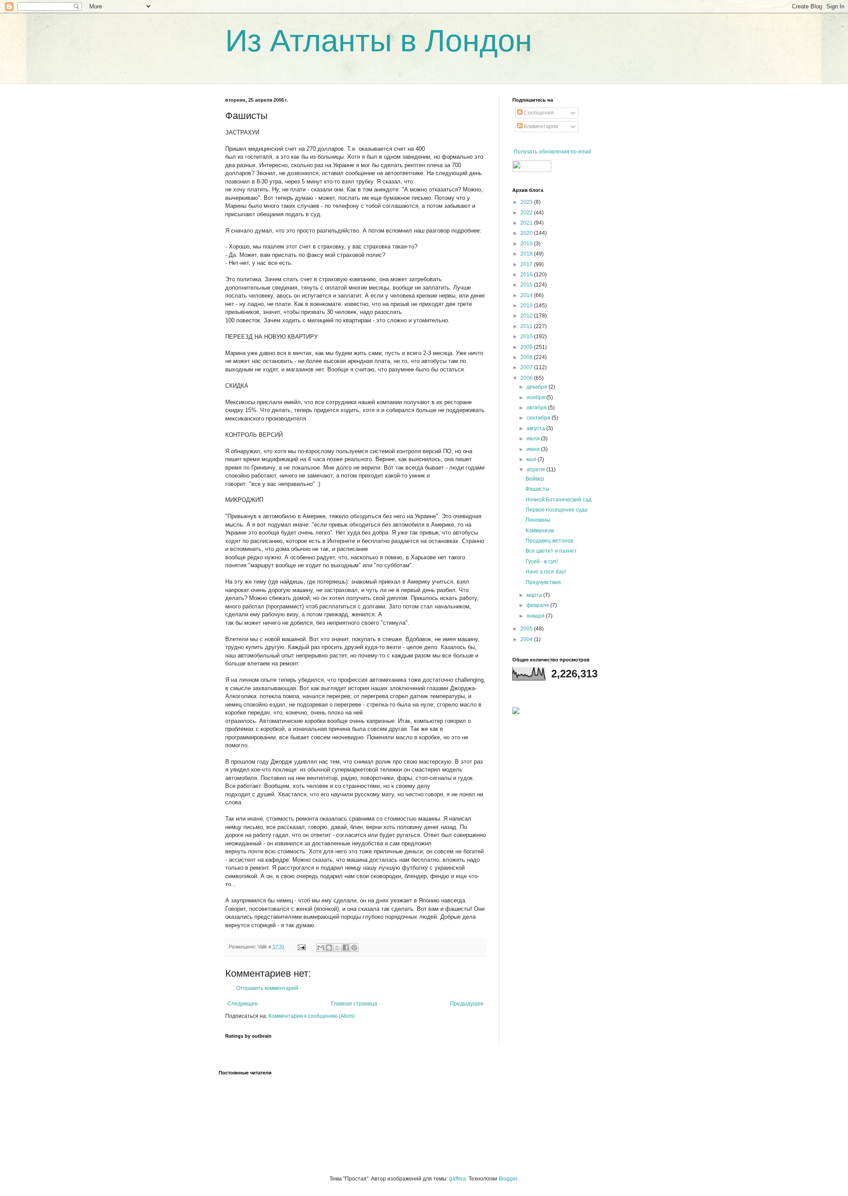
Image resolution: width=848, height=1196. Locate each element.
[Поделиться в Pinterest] (354, 947)
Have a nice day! (546, 572)
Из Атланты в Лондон (378, 40)
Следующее (242, 1004)
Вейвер (535, 479)
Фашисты (537, 489)
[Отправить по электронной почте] (320, 947)
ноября (536, 397)
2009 (527, 347)
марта (534, 595)
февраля (538, 605)
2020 (527, 233)
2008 (527, 357)
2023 (527, 202)
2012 (527, 316)
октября (537, 408)
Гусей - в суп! (542, 561)
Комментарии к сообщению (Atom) (312, 1016)
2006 (527, 378)
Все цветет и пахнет (551, 551)
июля (533, 439)
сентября (539, 418)
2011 (527, 326)
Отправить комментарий (267, 988)
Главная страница (354, 1004)
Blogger (508, 1179)
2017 (527, 264)
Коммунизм (540, 530)
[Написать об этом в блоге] (329, 947)
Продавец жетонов (549, 541)
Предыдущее (467, 1004)
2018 (527, 254)
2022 (527, 213)
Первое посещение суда (556, 510)
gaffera (457, 1179)
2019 (527, 244)
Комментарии (540, 126)
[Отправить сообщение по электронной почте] (301, 946)
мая (532, 459)
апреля (536, 469)
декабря (537, 387)
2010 (527, 336)
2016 (527, 274)
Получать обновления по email (552, 152)
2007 (527, 367)
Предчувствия (543, 582)
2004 (527, 639)
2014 (527, 295)
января (536, 616)
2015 (527, 285)
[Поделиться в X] (337, 947)
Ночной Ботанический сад (558, 500)
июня (533, 449)
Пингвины (538, 520)
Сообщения (538, 113)
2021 (527, 223)
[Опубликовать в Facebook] (345, 947)
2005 (527, 629)
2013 (527, 305)
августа (536, 428)
